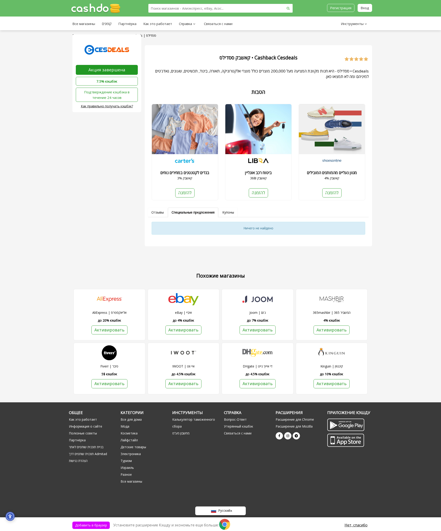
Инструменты (352, 23)
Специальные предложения (193, 212)
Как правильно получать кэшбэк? (107, 106)
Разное (126, 474)
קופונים (106, 23)
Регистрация (340, 8)
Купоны (228, 212)
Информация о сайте (85, 426)
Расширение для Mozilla (294, 426)
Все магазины (83, 23)
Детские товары (133, 447)
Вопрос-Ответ (235, 419)
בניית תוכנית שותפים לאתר (86, 447)
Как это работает (157, 23)
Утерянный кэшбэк (238, 426)
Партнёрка (127, 23)
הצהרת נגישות (78, 461)
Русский (223, 510)
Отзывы (157, 212)
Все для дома (131, 419)
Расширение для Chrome (295, 419)
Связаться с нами (218, 23)
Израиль (127, 467)
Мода (125, 426)
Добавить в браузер (91, 525)
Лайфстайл (129, 440)
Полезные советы (83, 433)
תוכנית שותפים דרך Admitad (88, 454)
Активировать (109, 330)
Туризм (126, 461)
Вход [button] (365, 8)
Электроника (131, 454)
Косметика (129, 433)
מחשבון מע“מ (180, 433)
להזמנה (185, 192)
